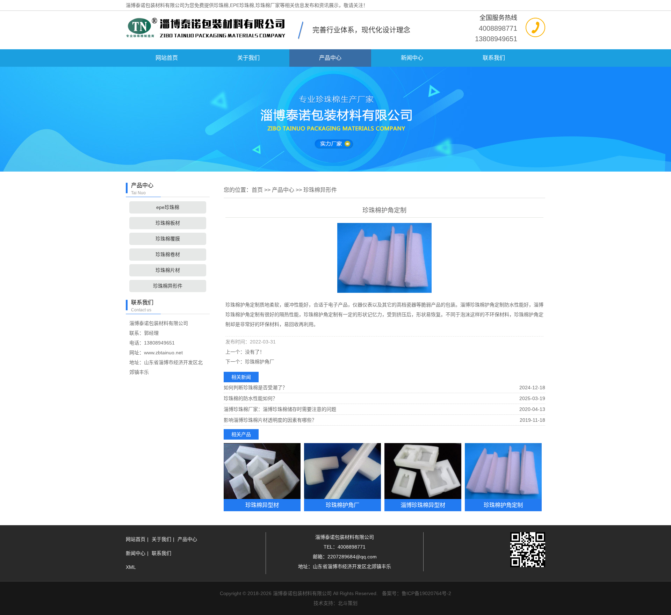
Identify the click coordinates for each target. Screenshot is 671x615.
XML (131, 567)
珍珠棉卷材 (168, 254)
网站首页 (167, 58)
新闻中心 (412, 58)
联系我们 (494, 58)
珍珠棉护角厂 (259, 361)
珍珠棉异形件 (167, 286)
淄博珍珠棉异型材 (423, 505)
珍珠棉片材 (168, 270)
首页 (257, 190)
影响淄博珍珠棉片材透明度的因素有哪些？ (270, 420)
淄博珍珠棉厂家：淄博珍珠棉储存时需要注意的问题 (280, 409)
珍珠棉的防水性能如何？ (250, 398)
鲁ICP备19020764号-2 (426, 593)
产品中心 (330, 58)
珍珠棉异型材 (262, 505)
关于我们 (248, 58)
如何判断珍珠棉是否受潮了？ (255, 387)
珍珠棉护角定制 (503, 505)
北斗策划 (348, 603)
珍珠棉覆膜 (168, 238)
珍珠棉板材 (168, 223)
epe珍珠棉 (167, 207)
